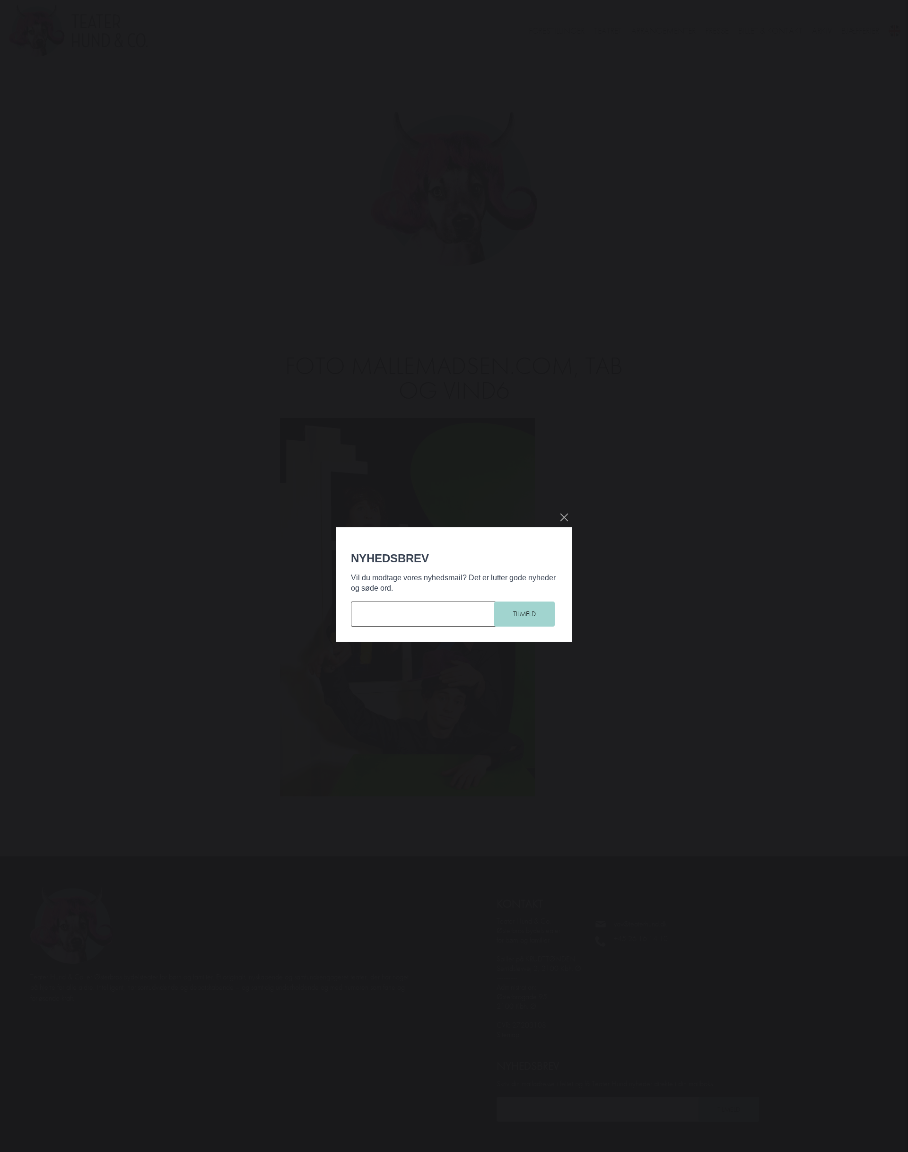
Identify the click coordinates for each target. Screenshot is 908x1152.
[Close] (564, 517)
